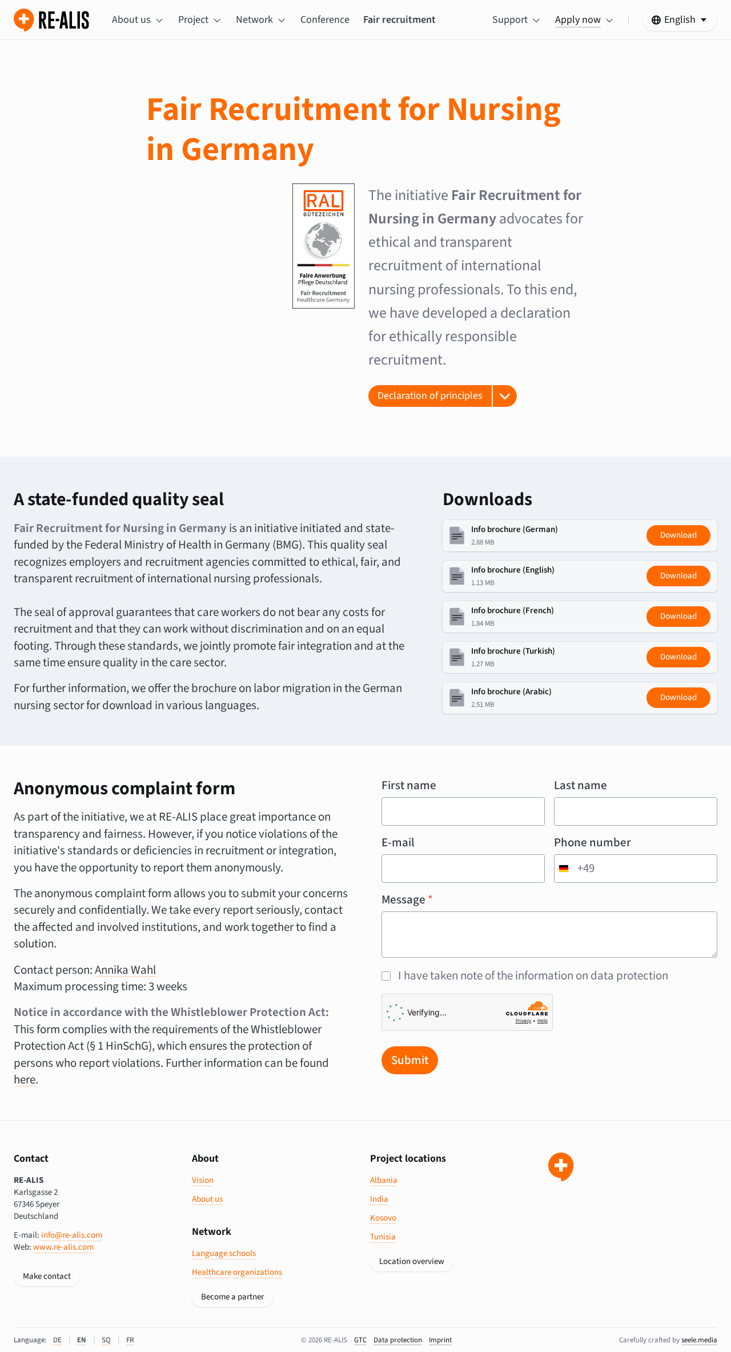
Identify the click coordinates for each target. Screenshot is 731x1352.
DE (57, 1340)
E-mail (398, 842)
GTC (360, 1340)
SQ (106, 1340)
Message (407, 899)
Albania (383, 1180)
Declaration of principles (430, 396)
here (24, 1079)
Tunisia (383, 1237)
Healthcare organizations (237, 1272)
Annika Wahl (125, 969)
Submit (409, 1060)
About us (207, 1199)
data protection (397, 1340)
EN (81, 1340)
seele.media (699, 1340)
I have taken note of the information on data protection (533, 975)
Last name (580, 785)
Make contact (47, 1276)
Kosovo (383, 1218)
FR (130, 1340)
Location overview (411, 1261)
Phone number (592, 842)
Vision (203, 1180)
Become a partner (232, 1297)
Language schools (224, 1253)
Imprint (440, 1340)
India (379, 1199)
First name (408, 785)
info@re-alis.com (71, 1235)
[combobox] (575, 868)
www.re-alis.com (63, 1247)
